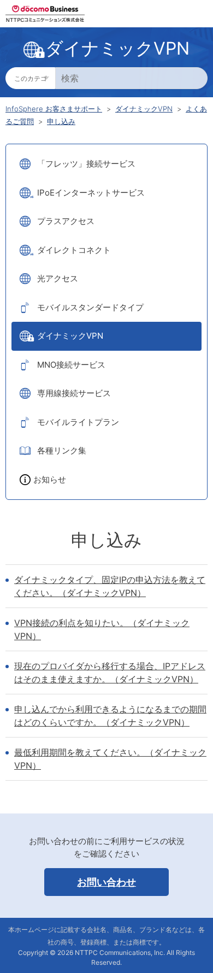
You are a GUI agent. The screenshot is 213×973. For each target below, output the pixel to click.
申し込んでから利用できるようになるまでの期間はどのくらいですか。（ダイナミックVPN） (110, 716)
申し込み (61, 121)
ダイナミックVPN (144, 108)
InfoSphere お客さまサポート (53, 108)
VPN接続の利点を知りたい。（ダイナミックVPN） (102, 629)
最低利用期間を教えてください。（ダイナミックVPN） (110, 759)
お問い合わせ (106, 882)
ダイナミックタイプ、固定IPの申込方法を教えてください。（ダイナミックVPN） (109, 586)
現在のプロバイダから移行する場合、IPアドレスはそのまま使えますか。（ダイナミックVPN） (109, 673)
